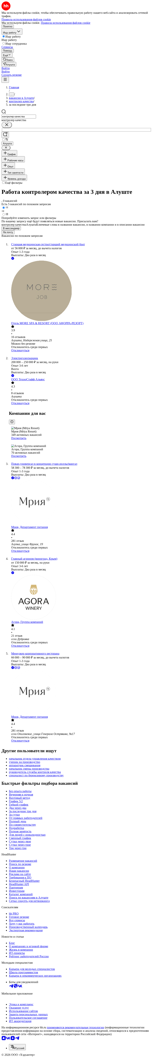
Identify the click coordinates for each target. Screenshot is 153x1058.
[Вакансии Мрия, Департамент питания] (80, 502)
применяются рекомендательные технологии (75, 1027)
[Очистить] (6, 125)
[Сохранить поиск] (5, 135)
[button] (5, 68)
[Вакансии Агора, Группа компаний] (80, 597)
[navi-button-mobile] (5, 80)
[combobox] (18, 116)
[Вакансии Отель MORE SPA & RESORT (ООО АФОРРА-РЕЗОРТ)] (80, 291)
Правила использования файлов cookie (65, 22)
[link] (7, 59)
